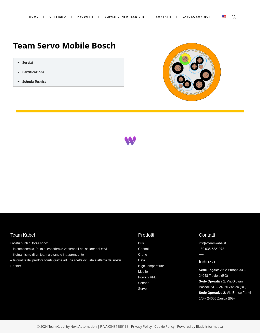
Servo (142, 288)
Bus (141, 243)
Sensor (143, 283)
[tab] (68, 62)
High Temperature (151, 266)
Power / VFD (147, 277)
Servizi (27, 62)
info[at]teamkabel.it (212, 243)
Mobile (143, 271)
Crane (142, 254)
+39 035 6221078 (211, 249)
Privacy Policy (141, 326)
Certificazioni (33, 72)
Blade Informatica (209, 326)
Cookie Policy (164, 326)
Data (141, 260)
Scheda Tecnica (34, 81)
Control (143, 249)
